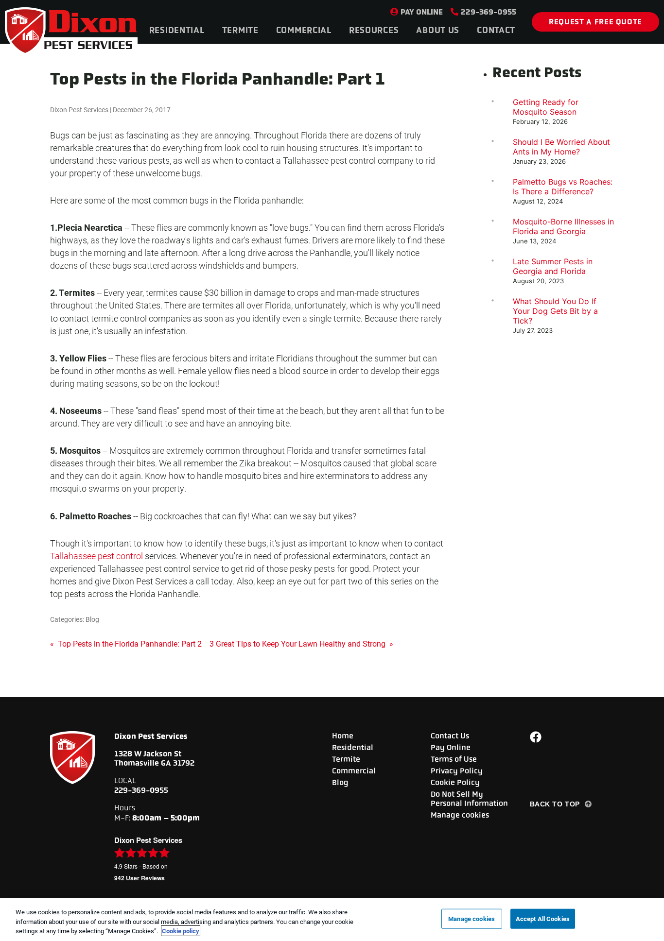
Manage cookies (460, 815)
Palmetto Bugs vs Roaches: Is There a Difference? (562, 186)
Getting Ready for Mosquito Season (545, 107)
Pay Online (422, 12)
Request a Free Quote (595, 21)
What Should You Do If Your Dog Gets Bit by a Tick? (555, 310)
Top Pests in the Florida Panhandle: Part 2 (126, 643)
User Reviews (139, 877)
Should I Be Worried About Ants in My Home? (561, 146)
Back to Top (555, 804)
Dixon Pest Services (79, 109)
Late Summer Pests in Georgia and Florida (553, 266)
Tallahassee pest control (96, 556)
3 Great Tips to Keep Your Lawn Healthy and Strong (301, 643)
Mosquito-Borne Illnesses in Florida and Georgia (563, 226)
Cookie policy (180, 930)
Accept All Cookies (543, 918)
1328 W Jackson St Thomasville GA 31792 (154, 758)
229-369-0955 (488, 12)
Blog (92, 619)
